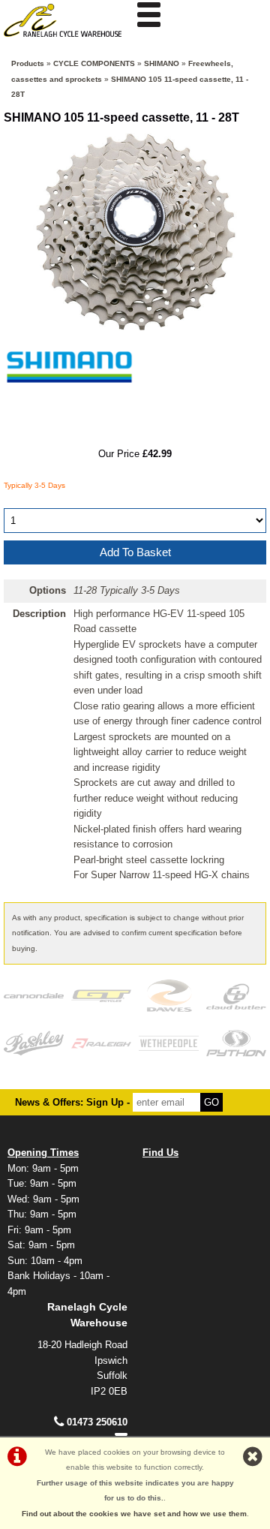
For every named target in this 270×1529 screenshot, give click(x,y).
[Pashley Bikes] (34, 1043)
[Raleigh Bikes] (101, 1043)
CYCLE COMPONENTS (94, 63)
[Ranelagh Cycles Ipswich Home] (67, 41)
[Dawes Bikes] (169, 996)
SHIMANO (161, 63)
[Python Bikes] (236, 1043)
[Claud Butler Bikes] (236, 996)
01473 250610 (97, 1422)
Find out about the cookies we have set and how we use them (134, 1513)
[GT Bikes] (101, 996)
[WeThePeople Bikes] (169, 1043)
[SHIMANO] (69, 408)
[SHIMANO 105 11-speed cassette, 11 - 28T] (135, 231)
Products (27, 63)
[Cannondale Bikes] (34, 996)
